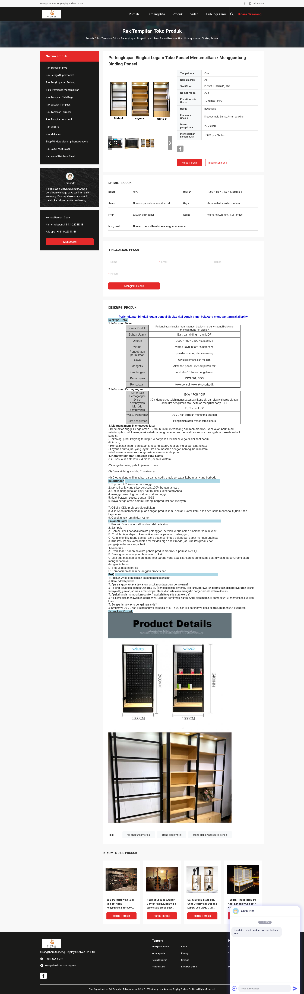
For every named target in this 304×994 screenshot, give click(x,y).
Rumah (90, 38)
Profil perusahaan (160, 946)
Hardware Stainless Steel (60, 156)
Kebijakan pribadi (189, 967)
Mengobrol (70, 241)
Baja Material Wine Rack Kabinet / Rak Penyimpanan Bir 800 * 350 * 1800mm (120, 904)
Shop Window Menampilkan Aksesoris (67, 141)
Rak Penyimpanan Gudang (60, 82)
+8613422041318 (67, 231)
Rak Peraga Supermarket (60, 75)
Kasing (184, 953)
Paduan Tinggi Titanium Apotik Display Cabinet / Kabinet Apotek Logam (242, 904)
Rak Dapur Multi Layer (58, 149)
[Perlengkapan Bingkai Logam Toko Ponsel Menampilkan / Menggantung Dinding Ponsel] (140, 101)
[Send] (295, 988)
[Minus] (295, 911)
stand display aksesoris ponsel (210, 834)
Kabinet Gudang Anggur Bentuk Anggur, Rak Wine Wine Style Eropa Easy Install (161, 904)
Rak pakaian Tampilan (58, 104)
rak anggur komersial (138, 834)
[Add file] (234, 988)
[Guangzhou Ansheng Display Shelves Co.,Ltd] (51, 14)
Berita (184, 946)
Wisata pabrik (158, 953)
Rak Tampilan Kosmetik (59, 119)
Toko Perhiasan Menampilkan (62, 89)
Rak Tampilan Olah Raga (59, 97)
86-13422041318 (73, 224)
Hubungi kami (158, 967)
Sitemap (185, 960)
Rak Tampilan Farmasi (58, 112)
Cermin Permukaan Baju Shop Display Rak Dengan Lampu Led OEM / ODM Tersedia (202, 904)
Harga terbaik (189, 162)
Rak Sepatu (52, 126)
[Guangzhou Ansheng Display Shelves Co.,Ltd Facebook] (245, 3)
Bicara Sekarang (217, 162)
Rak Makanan (53, 134)
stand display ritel (172, 834)
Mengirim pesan (134, 286)
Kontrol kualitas (159, 960)
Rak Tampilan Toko (107, 38)
